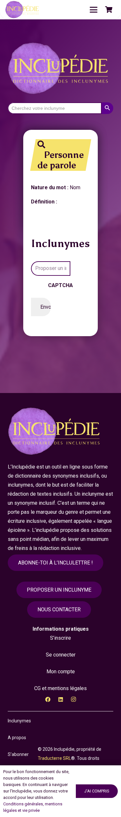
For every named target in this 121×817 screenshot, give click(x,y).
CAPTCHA (60, 285)
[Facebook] (47, 699)
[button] (94, 10)
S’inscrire (60, 638)
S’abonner (18, 754)
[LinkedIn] (60, 699)
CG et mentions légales (60, 688)
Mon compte (60, 671)
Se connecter (61, 655)
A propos (17, 737)
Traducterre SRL (54, 758)
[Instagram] (73, 699)
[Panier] (109, 9)
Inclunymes (19, 720)
